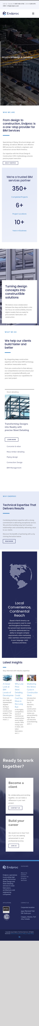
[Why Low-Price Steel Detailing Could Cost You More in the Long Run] (19, 678)
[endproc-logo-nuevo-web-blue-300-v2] (11, 12)
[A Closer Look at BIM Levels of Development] (7, 678)
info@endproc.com (13, 6)
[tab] (19, 392)
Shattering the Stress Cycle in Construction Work (32, 690)
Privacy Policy (22, 933)
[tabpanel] (19, 419)
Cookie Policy (30, 933)
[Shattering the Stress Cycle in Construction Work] (31, 678)
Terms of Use (14, 933)
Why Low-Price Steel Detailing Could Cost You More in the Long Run (19, 695)
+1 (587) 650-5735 (18, 4)
